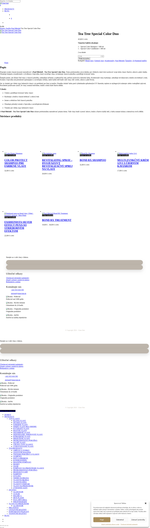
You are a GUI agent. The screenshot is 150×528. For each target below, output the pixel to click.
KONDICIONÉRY (20, 460)
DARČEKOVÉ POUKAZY (19, 512)
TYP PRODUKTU (15, 448)
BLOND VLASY (19, 421)
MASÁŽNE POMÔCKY (22, 462)
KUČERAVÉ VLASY (21, 428)
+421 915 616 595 (17, 290)
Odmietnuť (120, 520)
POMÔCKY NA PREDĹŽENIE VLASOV (28, 468)
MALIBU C (17, 496)
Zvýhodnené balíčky (140, 61)
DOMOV (7, 415)
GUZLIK (16, 494)
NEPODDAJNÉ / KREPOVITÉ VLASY (28, 434)
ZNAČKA (12, 490)
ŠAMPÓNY (17, 474)
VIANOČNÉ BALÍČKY (18, 513)
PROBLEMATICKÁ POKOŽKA (25, 440)
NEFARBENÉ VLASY (21, 432)
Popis (6, 63)
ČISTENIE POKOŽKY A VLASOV (26, 454)
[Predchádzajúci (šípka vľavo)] (1, 527)
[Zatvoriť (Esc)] (7, 525)
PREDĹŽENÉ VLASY (21, 438)
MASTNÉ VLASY (20, 430)
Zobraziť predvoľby (138, 520)
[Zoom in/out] (1, 525)
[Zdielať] (5, 525)
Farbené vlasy (99, 61)
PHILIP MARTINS (20, 502)
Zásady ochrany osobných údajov (17, 280)
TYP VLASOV (14, 419)
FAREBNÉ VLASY (20, 424)
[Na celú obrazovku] (3, 525)
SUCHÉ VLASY (19, 442)
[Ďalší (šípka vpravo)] (3, 527)
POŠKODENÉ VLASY (21, 436)
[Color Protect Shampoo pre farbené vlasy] (20, 152)
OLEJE (15, 466)
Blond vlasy (89, 61)
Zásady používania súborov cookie (110, 524)
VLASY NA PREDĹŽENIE (23, 486)
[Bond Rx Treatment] (58, 212)
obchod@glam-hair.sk (18, 293)
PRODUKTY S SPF (20, 472)
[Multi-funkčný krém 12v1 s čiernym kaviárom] (133, 152)
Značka (8, 28)
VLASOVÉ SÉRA (20, 482)
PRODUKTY (9, 417)
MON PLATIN (18, 498)
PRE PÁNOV (14, 508)
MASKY (16, 464)
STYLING (17, 476)
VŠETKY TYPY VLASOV (23, 444)
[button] (146, 503)
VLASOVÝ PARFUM (21, 484)
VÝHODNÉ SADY (20, 488)
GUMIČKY (17, 456)
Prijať (102, 520)
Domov (2, 28)
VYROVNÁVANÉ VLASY (23, 446)
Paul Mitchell (16, 28)
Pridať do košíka (84, 58)
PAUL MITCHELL (20, 500)
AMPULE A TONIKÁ (21, 450)
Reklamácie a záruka (13, 282)
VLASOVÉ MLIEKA (21, 480)
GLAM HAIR (18, 492)
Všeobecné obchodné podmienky (129, 524)
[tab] (6, 63)
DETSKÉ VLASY (20, 423)
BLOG (6, 515)
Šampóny (128, 61)
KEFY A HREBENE (20, 458)
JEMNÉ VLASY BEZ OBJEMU (25, 426)
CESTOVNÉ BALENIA (22, 452)
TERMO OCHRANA (21, 478)
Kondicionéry (109, 61)
